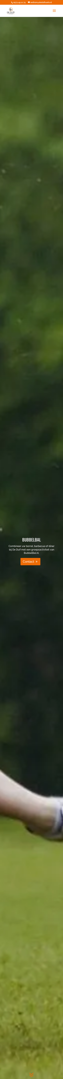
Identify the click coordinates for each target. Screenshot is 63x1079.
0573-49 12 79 (19, 2)
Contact (28, 561)
